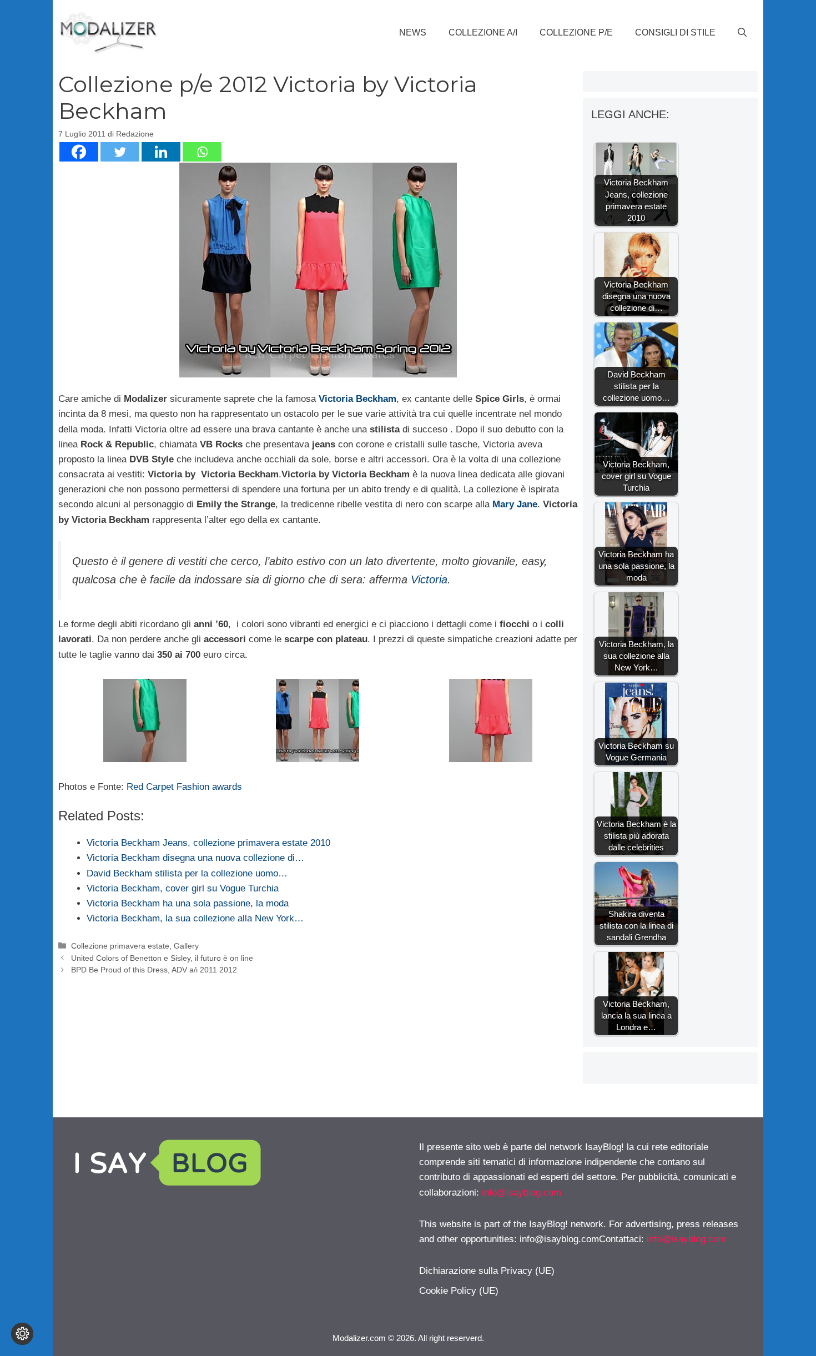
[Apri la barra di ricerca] (742, 33)
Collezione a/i (483, 32)
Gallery (186, 945)
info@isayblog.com (521, 1192)
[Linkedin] (161, 152)
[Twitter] (119, 152)
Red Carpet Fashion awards (183, 787)
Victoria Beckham (357, 399)
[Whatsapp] (202, 152)
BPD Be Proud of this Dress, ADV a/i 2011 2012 (154, 969)
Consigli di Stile (675, 32)
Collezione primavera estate (120, 945)
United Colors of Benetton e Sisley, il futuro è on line (162, 958)
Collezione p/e (576, 32)
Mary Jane (514, 504)
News (412, 32)
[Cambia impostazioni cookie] (22, 1334)
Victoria (429, 579)
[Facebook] (78, 152)
